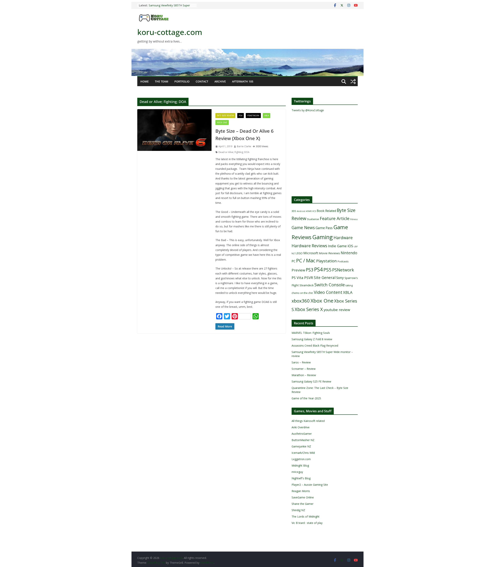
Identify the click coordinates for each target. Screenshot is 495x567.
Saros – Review (301, 362)
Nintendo (349, 252)
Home (144, 81)
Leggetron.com (301, 459)
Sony (340, 277)
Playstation (326, 261)
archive (220, 81)
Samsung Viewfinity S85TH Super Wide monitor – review (169, 7)
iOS (350, 245)
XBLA (266, 115)
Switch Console (329, 285)
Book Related (326, 211)
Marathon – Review (304, 375)
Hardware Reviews (309, 245)
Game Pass (324, 228)
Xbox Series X (309, 309)
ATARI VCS (311, 211)
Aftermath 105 (242, 81)
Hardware (343, 237)
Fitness (354, 219)
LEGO (299, 253)
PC (293, 261)
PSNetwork (253, 115)
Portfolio (181, 81)
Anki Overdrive (301, 427)
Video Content (328, 292)
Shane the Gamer (302, 504)
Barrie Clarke (244, 146)
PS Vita (297, 277)
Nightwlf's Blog (301, 478)
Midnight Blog (300, 465)
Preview (298, 270)
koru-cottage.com (169, 32)
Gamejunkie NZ (301, 446)
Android (301, 211)
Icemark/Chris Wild (303, 453)
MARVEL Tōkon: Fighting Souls (311, 333)
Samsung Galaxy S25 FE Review (311, 381)
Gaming (322, 237)
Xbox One (222, 122)
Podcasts (343, 261)
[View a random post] (353, 81)
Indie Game (337, 246)
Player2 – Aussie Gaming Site (310, 484)
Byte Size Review (225, 115)
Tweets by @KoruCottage (308, 110)
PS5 (327, 269)
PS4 (240, 115)
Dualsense (313, 219)
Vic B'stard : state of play (307, 523)
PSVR (308, 277)
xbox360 (301, 301)
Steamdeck (307, 285)
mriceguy (297, 472)
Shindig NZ (298, 510)
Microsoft (310, 253)
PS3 (309, 270)
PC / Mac (305, 260)
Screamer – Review (304, 369)
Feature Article (334, 218)
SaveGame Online (303, 497)
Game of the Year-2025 (306, 398)
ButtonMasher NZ (303, 440)
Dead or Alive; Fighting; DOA (233, 152)
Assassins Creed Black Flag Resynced (315, 345)
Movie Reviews (329, 253)
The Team (161, 81)
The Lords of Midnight (305, 516)
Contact (202, 81)
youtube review (337, 309)
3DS (294, 211)
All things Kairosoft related (308, 421)
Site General (324, 277)
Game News (303, 227)
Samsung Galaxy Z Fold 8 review (312, 339)
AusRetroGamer (302, 433)
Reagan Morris (301, 491)
